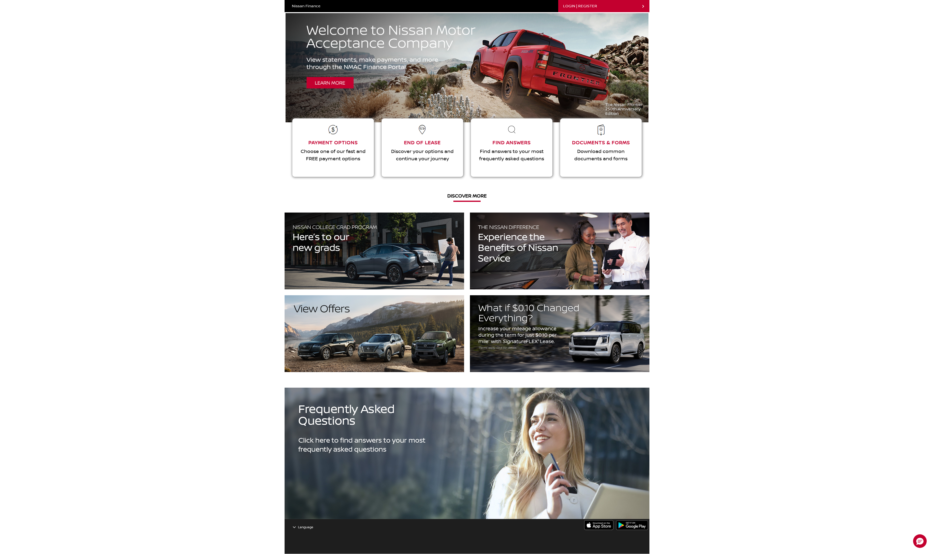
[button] (920, 541)
